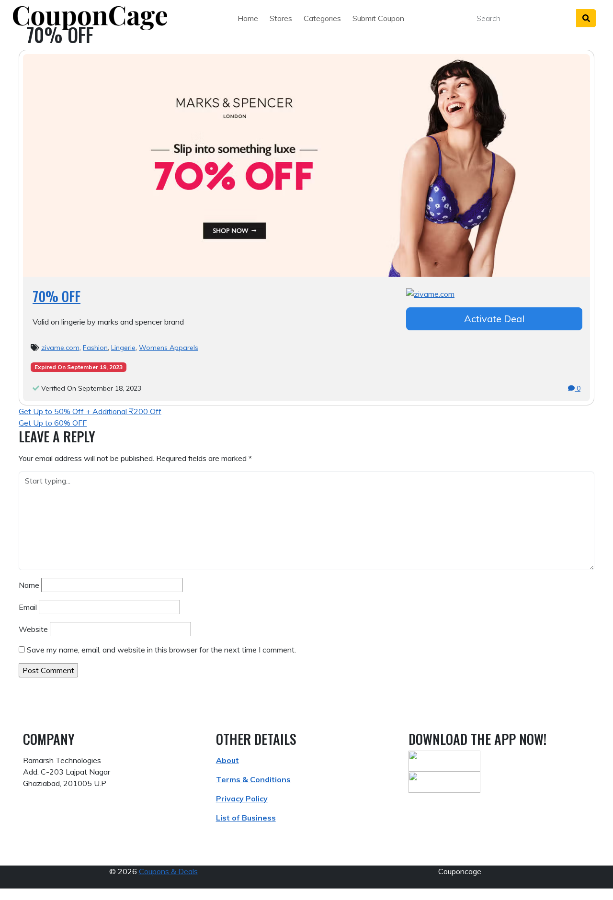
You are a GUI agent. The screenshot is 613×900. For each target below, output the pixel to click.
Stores (281, 18)
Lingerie (123, 347)
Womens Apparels (168, 347)
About (227, 760)
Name (29, 585)
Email (28, 607)
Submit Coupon (378, 18)
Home (248, 18)
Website (33, 629)
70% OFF (56, 296)
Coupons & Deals (168, 871)
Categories (322, 18)
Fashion (95, 347)
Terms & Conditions (253, 779)
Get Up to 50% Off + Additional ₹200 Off (90, 411)
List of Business (246, 817)
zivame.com (60, 347)
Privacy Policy (242, 798)
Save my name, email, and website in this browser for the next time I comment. (161, 649)
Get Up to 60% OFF (53, 423)
